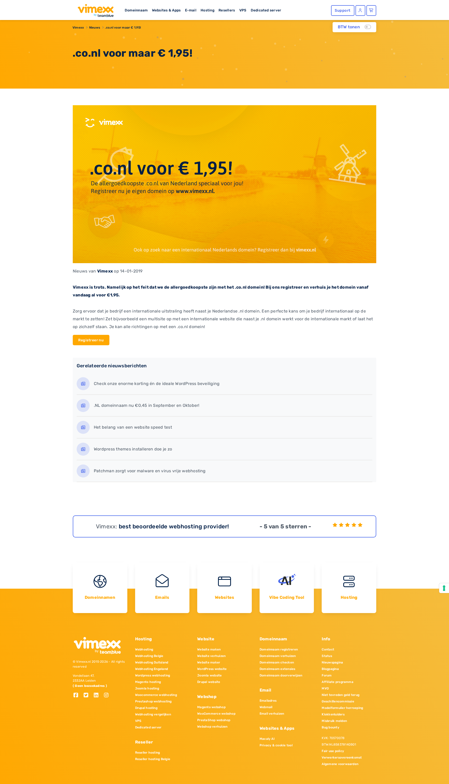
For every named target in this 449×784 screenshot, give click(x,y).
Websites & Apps (166, 10)
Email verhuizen (272, 713)
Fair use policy (333, 751)
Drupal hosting (146, 708)
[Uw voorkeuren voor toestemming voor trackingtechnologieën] (444, 588)
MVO (325, 688)
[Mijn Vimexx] (360, 10)
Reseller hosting (147, 752)
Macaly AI (267, 739)
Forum (327, 675)
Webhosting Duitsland (151, 662)
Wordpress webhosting (152, 675)
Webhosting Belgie (149, 656)
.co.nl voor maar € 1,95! (123, 27)
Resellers (227, 10)
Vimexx (78, 27)
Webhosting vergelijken (153, 714)
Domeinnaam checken (277, 662)
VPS (243, 10)
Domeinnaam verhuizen (278, 656)
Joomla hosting (147, 688)
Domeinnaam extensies (277, 669)
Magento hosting (148, 682)
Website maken (209, 649)
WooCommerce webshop (216, 713)
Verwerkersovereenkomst (342, 757)
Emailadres (268, 700)
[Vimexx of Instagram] (107, 695)
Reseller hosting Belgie (152, 759)
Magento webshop (211, 707)
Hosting (207, 10)
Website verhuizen (211, 656)
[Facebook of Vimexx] (78, 695)
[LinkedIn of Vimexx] (98, 695)
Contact (328, 649)
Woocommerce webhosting (156, 695)
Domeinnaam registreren (279, 649)
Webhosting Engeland (151, 669)
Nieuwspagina (332, 662)
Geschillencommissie (338, 701)
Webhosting (144, 649)
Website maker (208, 662)
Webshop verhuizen (212, 726)
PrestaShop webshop (213, 720)
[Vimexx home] (93, 9)
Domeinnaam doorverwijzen (281, 675)
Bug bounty (330, 727)
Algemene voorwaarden (340, 764)
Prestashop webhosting (153, 701)
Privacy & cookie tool (276, 745)
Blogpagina (330, 669)
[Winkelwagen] (371, 10)
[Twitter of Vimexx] (88, 695)
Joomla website (209, 675)
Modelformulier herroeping (342, 708)
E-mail (190, 10)
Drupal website (208, 682)
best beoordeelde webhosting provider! (174, 526)
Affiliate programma (337, 682)
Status (327, 656)
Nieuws (94, 27)
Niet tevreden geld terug (340, 695)
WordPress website (212, 669)
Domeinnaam (136, 10)
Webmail (266, 707)
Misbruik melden (334, 721)
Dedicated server (266, 10)
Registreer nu (91, 340)
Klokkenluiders (333, 714)
